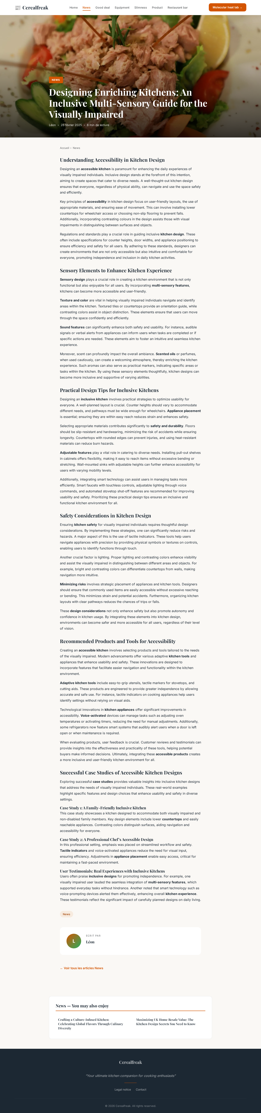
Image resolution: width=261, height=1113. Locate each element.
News (87, 7)
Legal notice (123, 1089)
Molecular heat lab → (227, 7)
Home (74, 7)
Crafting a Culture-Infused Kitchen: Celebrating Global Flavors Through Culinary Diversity (90, 1024)
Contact (141, 1089)
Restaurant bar (178, 7)
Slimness (140, 7)
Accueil (64, 148)
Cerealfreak (31, 7)
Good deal (102, 7)
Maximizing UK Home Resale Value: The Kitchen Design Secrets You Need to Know (166, 1022)
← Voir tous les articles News (81, 968)
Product (157, 7)
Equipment (122, 7)
